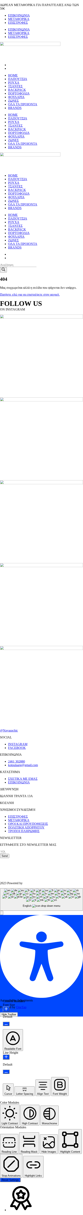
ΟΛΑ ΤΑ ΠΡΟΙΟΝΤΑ (22, 104)
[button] (1, 913)
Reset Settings (10, 1179)
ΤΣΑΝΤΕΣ (15, 86)
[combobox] (41, 899)
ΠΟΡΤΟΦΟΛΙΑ (19, 93)
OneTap (21, 1007)
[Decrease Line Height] (6, 1072)
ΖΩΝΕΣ (13, 100)
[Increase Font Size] (6, 1009)
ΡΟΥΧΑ (13, 82)
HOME (13, 75)
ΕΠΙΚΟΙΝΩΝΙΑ (19, 15)
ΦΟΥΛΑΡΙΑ (16, 97)
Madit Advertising (34, 883)
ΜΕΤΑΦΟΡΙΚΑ (18, 19)
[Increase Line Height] (6, 1057)
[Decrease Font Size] (6, 1024)
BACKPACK (17, 89)
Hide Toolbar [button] (9, 1014)
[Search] (3, 269)
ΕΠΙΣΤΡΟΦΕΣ (18, 22)
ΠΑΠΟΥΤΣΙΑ (17, 79)
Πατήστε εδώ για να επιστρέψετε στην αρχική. (30, 294)
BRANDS (15, 108)
